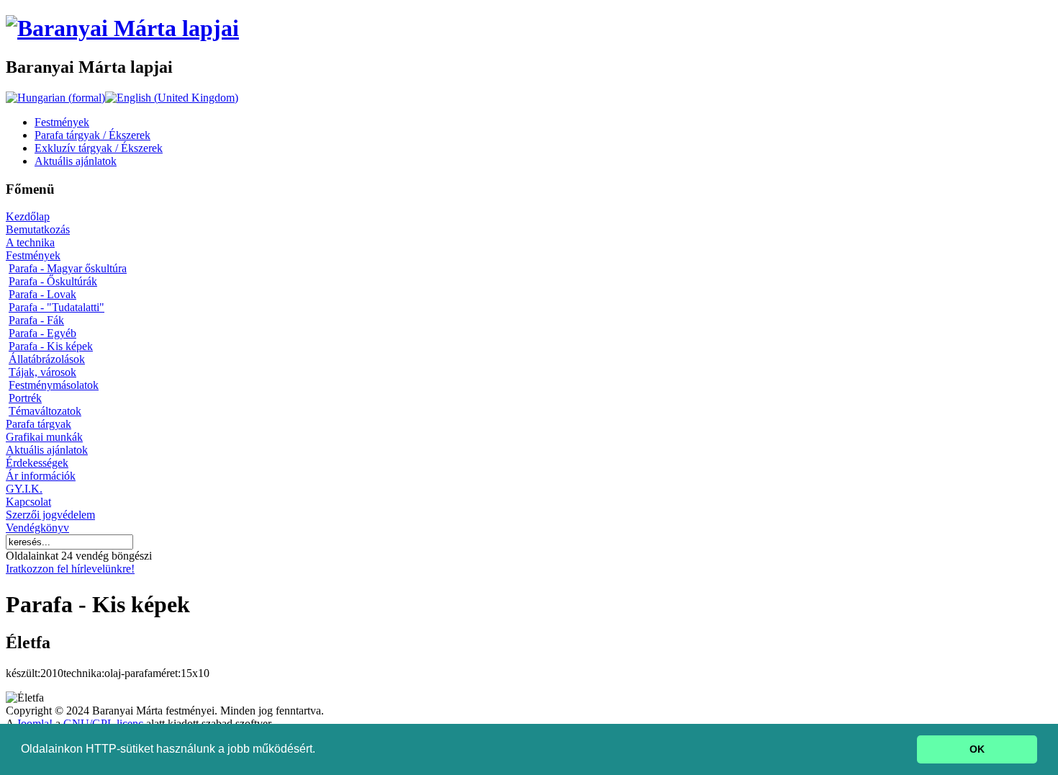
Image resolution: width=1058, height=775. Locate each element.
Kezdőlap (28, 216)
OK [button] (977, 749)
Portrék (25, 398)
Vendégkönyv (37, 527)
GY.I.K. (24, 489)
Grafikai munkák (44, 437)
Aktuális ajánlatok (47, 450)
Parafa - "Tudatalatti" (56, 307)
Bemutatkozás (38, 229)
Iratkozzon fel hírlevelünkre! (70, 569)
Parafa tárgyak (38, 424)
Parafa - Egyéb (42, 333)
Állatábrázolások (47, 359)
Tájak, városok (42, 372)
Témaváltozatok (45, 411)
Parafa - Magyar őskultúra (68, 268)
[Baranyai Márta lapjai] (122, 28)
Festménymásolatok (54, 385)
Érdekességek (37, 463)
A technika (30, 242)
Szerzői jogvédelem (50, 515)
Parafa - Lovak (42, 294)
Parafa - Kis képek (51, 346)
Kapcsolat (28, 502)
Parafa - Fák (36, 320)
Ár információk (41, 476)
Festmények (33, 255)
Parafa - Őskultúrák (53, 281)
